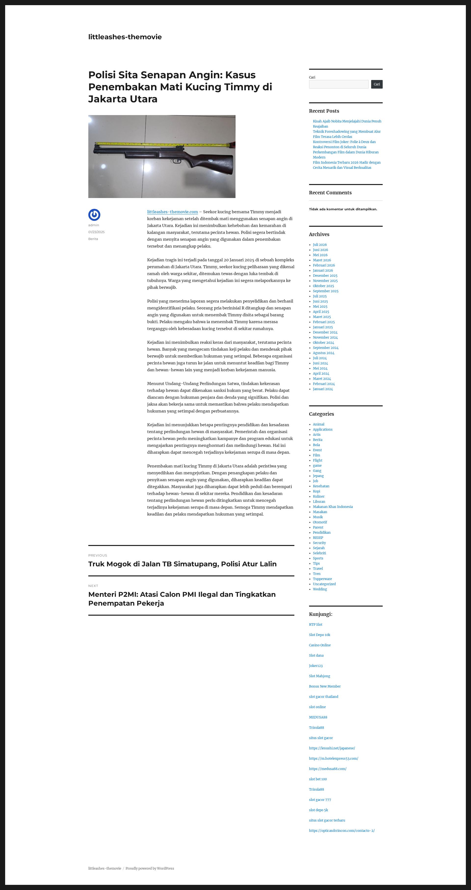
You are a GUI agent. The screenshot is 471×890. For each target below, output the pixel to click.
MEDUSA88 (318, 717)
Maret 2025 (322, 317)
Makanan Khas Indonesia (333, 507)
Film (316, 455)
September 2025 (326, 291)
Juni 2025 (320, 301)
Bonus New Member (325, 686)
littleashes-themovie (125, 37)
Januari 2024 (323, 389)
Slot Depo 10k (319, 635)
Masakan (320, 512)
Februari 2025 (324, 322)
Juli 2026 (320, 245)
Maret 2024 (322, 379)
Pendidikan (322, 533)
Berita (93, 239)
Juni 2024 (320, 363)
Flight (317, 460)
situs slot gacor (321, 738)
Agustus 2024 (323, 353)
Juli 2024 (320, 358)
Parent (318, 527)
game (317, 466)
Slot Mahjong (319, 676)
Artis (317, 435)
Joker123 (316, 666)
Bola (316, 445)
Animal (318, 424)
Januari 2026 (323, 270)
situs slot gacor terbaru (327, 820)
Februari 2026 (324, 265)
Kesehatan (321, 486)
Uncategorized (324, 584)
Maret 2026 (322, 260)
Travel (318, 569)
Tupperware (322, 579)
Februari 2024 (324, 384)
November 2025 (325, 281)
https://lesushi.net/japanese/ (332, 748)
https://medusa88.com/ (328, 769)
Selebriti (319, 553)
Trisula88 (316, 728)
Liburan (319, 502)
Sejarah (319, 548)
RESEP (318, 538)
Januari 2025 (323, 327)
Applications (323, 429)
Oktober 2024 (323, 343)
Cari (312, 77)
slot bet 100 (318, 779)
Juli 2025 (320, 296)
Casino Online (320, 645)
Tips (316, 563)
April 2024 (321, 374)
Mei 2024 (320, 368)
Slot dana (316, 655)
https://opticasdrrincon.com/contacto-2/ (342, 831)
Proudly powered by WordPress (150, 868)
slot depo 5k (318, 810)
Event (317, 450)
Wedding (320, 589)
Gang (317, 471)
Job (315, 481)
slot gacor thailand (323, 697)
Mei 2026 (320, 255)
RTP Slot (315, 625)
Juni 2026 (320, 250)
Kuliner (319, 496)
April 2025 (321, 312)
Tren (317, 574)
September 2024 (326, 348)
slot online (317, 707)
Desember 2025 (325, 276)
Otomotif (320, 522)
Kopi (316, 491)
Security (319, 543)
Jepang (318, 476)
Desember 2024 (325, 332)
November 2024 (325, 337)
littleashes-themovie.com (172, 211)
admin (93, 225)
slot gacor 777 (320, 800)
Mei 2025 (320, 307)
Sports (318, 558)
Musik (318, 517)
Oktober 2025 (323, 286)
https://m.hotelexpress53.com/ (333, 759)
